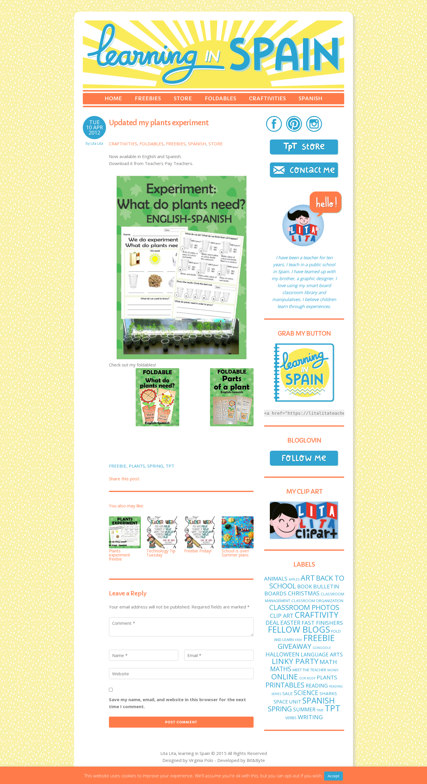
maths (280, 669)
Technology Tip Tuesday (160, 553)
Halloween (282, 654)
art (308, 578)
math (328, 662)
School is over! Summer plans (235, 553)
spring (155, 466)
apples (294, 579)
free (298, 640)
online (284, 676)
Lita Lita (97, 143)
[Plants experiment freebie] (125, 532)
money (332, 670)
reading (317, 685)
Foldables (220, 98)
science (306, 692)
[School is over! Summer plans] (238, 532)
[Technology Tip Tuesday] (162, 532)
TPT (170, 466)
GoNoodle (322, 648)
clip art (281, 616)
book (304, 586)
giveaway (294, 646)
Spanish (310, 98)
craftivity (316, 614)
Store (183, 98)
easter (290, 623)
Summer (304, 709)
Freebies (148, 98)
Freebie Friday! (197, 551)
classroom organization (317, 600)
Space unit (287, 701)
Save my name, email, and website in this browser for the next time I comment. (177, 703)
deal (272, 623)
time (320, 710)
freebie (117, 466)
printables (284, 685)
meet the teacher (309, 669)
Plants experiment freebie (119, 555)
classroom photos (304, 607)
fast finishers (322, 623)
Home (113, 98)
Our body (307, 678)
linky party (295, 661)
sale (287, 693)
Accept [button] (333, 775)
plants (137, 466)
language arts (322, 654)
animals (276, 578)
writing (310, 717)
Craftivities (267, 98)
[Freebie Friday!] (200, 532)
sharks (328, 693)
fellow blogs (299, 629)
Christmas (304, 593)
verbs (291, 717)
